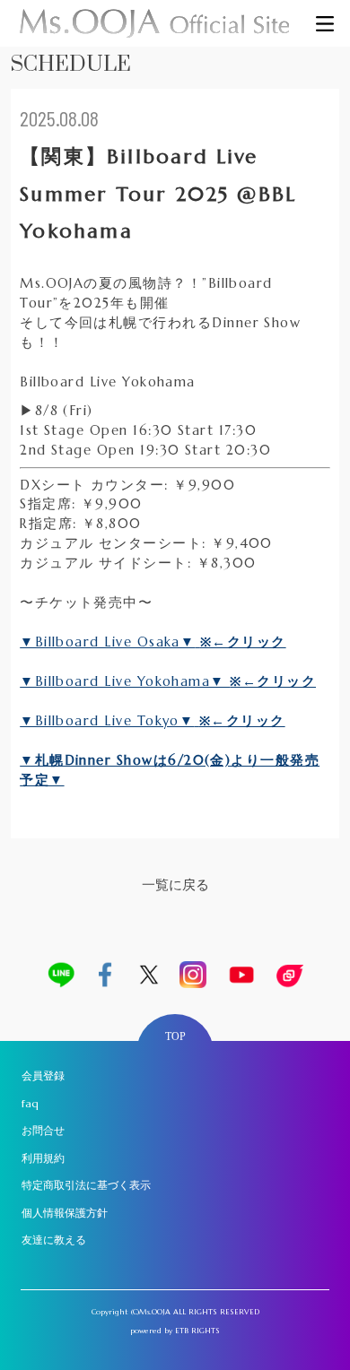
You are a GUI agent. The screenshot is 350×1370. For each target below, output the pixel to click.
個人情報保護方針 (65, 1212)
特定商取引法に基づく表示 (86, 1185)
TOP (175, 1036)
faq (30, 1103)
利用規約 (43, 1158)
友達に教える (54, 1239)
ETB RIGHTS (197, 1330)
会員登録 (43, 1075)
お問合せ (43, 1130)
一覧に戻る (175, 885)
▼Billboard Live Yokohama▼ (125, 681)
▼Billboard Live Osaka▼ (107, 642)
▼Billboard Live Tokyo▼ (107, 721)
